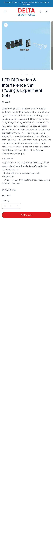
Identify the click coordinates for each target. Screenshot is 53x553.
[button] (5, 12)
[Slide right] (32, 74)
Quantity (5, 201)
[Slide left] (21, 74)
